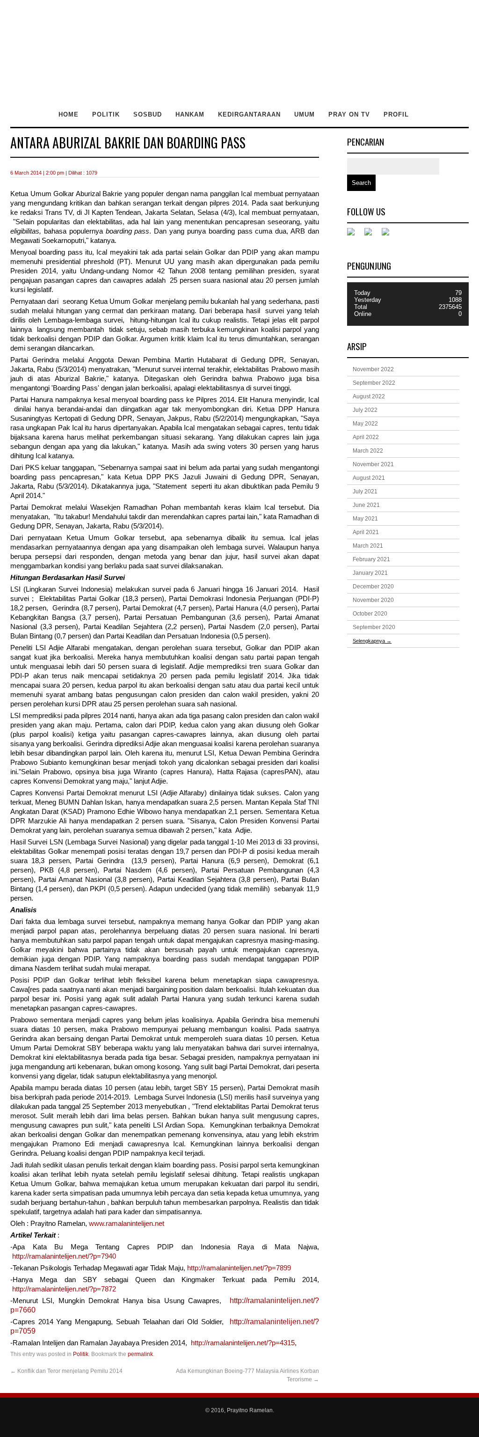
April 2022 (366, 437)
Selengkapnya (372, 641)
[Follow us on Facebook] (354, 235)
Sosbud (147, 114)
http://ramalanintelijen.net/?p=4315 (243, 1343)
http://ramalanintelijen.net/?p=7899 (239, 1268)
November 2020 (373, 600)
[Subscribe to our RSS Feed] (389, 235)
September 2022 (374, 383)
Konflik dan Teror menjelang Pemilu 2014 (66, 1371)
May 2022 (365, 423)
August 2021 (369, 478)
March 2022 (368, 450)
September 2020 (374, 627)
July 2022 (365, 410)
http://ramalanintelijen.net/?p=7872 (64, 1289)
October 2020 (370, 613)
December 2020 (373, 586)
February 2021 (371, 559)
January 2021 (370, 573)
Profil (396, 114)
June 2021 (366, 505)
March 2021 (368, 546)
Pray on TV (349, 114)
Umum (304, 114)
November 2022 (373, 369)
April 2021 (366, 532)
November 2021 (373, 464)
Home (68, 114)
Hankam (189, 114)
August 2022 (369, 396)
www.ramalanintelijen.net (126, 1223)
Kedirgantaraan (249, 114)
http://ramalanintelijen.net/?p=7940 (64, 1256)
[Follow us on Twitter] (371, 235)
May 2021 (365, 518)
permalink (140, 1354)
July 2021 (365, 491)
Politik (106, 114)
